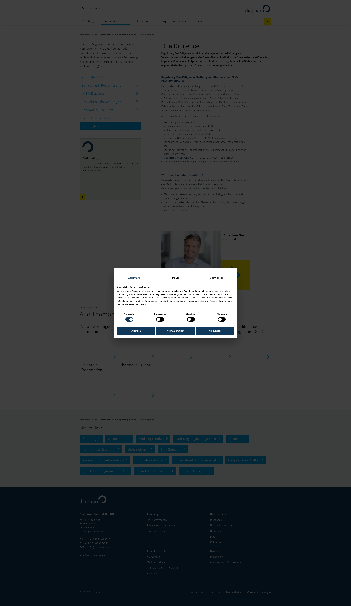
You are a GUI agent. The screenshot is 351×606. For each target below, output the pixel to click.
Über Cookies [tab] (216, 278)
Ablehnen (136, 331)
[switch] (160, 319)
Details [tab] (175, 278)
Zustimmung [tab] (134, 278)
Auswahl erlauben (175, 331)
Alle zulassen (215, 331)
